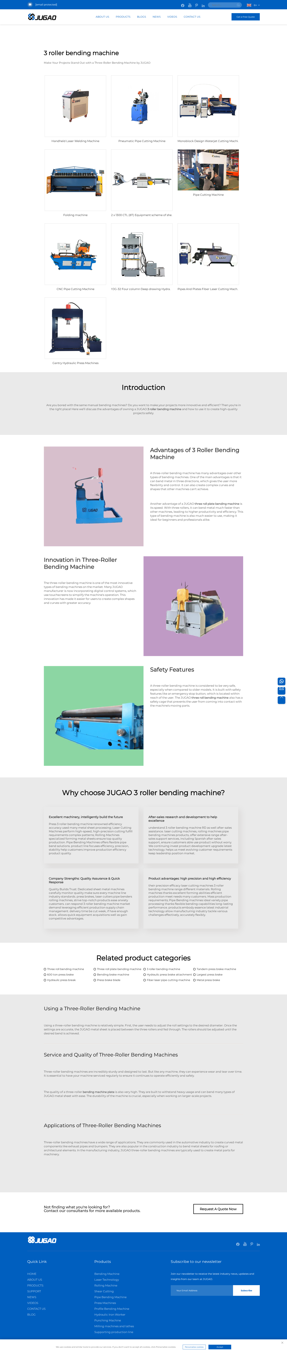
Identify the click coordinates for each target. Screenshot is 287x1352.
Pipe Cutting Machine (208, 194)
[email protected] (46, 4)
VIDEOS (172, 16)
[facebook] (183, 4)
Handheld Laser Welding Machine (75, 141)
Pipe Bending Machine (110, 1297)
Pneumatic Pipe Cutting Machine (141, 141)
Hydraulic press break (61, 980)
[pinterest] (196, 4)
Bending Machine (106, 1274)
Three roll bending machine (65, 969)
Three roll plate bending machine (119, 969)
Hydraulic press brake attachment (169, 974)
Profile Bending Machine (111, 1308)
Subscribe (246, 1290)
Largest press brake (210, 974)
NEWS (157, 16)
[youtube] (190, 4)
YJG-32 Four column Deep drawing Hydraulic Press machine (153, 289)
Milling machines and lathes (114, 1326)
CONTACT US (192, 16)
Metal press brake (208, 980)
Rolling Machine (105, 1285)
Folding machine (75, 215)
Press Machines (105, 1303)
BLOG (31, 1314)
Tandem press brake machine (216, 969)
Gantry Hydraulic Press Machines (75, 363)
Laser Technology (106, 1279)
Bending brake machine (113, 974)
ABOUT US (102, 16)
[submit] (238, 5)
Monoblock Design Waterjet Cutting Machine (209, 141)
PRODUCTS (123, 16)
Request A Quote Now (218, 1209)
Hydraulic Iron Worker (109, 1314)
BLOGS (141, 16)
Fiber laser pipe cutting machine (168, 980)
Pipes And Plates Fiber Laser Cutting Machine (210, 289)
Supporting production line (113, 1332)
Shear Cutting (104, 1291)
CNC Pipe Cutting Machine (75, 289)
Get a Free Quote (246, 16)
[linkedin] (203, 4)
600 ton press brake (60, 974)
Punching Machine (107, 1320)
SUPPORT (34, 1291)
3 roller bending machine (163, 969)
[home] (42, 1243)
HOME (31, 1274)
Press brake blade (108, 980)
